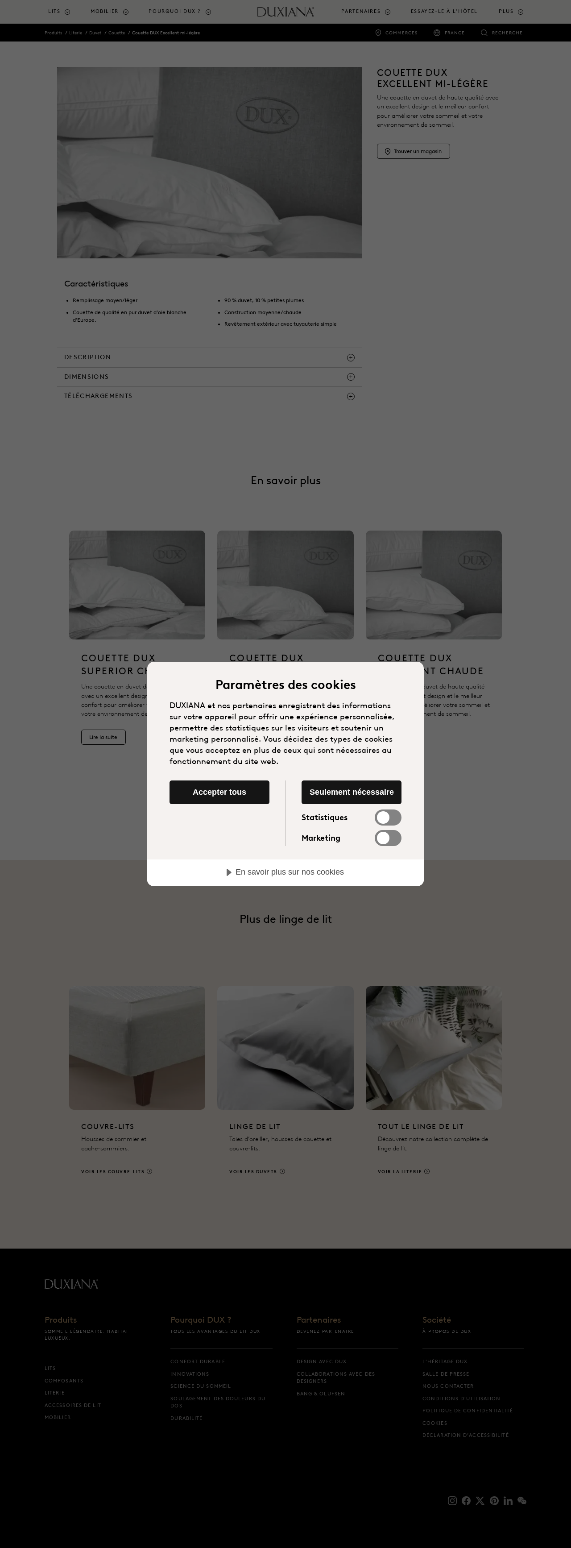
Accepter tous (219, 792)
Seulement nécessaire (352, 792)
